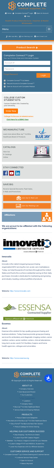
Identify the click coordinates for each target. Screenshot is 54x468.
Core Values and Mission (27, 392)
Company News (27, 404)
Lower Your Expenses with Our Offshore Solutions (27, 447)
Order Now (11, 111)
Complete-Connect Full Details (18, 80)
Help (28, 16)
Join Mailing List (27, 36)
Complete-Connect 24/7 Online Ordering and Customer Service (27, 454)
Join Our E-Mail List (29, 198)
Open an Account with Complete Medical (21, 86)
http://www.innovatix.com (20, 291)
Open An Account (42, 13)
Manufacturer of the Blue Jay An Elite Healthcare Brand (27, 421)
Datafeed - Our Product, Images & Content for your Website (27, 441)
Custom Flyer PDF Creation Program (27, 438)
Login (43, 75)
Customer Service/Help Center (27, 457)
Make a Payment (27, 463)
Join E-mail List (41, 36)
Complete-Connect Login (24, 13)
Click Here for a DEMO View (18, 119)
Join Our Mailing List (30, 206)
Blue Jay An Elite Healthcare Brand (27, 407)
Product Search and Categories (27, 418)
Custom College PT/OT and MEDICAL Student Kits (27, 444)
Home (9, 13)
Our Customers (27, 395)
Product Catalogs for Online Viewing (27, 427)
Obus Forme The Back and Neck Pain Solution (27, 424)
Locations (27, 401)
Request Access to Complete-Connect (20, 83)
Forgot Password (11, 74)
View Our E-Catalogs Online (7, 154)
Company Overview (27, 389)
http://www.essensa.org (19, 358)
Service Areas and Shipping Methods (27, 410)
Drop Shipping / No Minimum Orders (27, 435)
